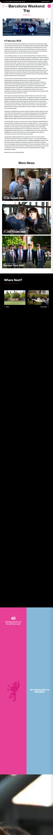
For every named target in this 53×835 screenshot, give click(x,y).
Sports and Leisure (20, 1)
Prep (7, 1)
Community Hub (11, 1)
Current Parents (45, 1)
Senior (3, 1)
